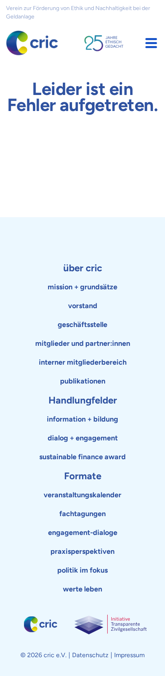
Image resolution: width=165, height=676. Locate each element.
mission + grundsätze (82, 287)
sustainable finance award (82, 456)
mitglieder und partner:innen (82, 343)
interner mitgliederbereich (83, 362)
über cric (82, 268)
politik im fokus (82, 570)
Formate (82, 476)
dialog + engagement (83, 438)
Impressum (129, 655)
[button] (151, 43)
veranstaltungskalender (82, 494)
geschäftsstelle (82, 324)
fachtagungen (82, 513)
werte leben (82, 589)
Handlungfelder (82, 400)
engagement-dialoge (82, 532)
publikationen (82, 381)
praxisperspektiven (82, 551)
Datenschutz (90, 655)
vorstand (82, 305)
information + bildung (82, 419)
